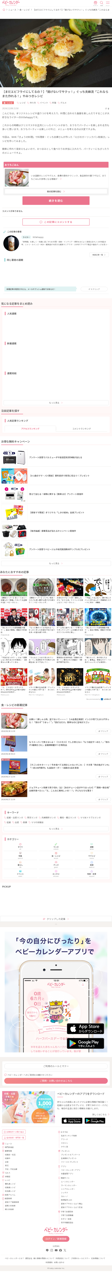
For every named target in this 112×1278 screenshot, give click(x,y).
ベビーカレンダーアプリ (70, 1170)
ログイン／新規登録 (56, 1238)
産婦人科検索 (10, 1205)
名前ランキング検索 (69, 1135)
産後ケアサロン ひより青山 (71, 1203)
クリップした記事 (56, 919)
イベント (44, 102)
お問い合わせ (59, 1262)
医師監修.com (66, 1200)
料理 (54, 102)
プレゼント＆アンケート (70, 1154)
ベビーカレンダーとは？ (14, 1258)
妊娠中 (7, 1158)
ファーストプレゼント (69, 1162)
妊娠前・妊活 (10, 1154)
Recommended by (93, 699)
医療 (25, 822)
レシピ (23, 102)
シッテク (64, 1192)
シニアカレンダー (68, 1189)
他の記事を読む (54, 191)
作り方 (33, 102)
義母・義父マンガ (68, 817)
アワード (64, 1139)
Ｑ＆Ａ (7, 1172)
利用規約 (49, 1262)
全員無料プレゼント (69, 1158)
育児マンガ (32, 817)
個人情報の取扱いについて (43, 1258)
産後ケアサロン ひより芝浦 (71, 1207)
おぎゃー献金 (66, 1219)
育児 (6, 1165)
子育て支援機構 (67, 1215)
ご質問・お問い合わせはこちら (56, 1080)
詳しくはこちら (99, 1114)
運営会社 (28, 1258)
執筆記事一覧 (97, 254)
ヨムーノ (64, 1196)
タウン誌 (64, 1146)
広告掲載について (98, 1258)
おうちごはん (12, 164)
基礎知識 (8, 1151)
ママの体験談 (37, 822)
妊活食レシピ (10, 1191)
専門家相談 (9, 1147)
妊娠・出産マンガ (15, 817)
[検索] (102, 4)
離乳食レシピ (10, 1183)
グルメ (63, 102)
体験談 (7, 1176)
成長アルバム (10, 1194)
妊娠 (9, 822)
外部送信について (63, 1258)
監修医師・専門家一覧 (15, 1137)
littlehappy (38, 237)
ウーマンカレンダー (69, 1185)
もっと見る (54, 402)
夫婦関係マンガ (48, 817)
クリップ (95, 289)
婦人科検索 (9, 1209)
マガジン (64, 1143)
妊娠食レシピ (10, 1187)
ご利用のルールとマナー (56, 1066)
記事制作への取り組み (15, 1132)
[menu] (108, 4)
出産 (17, 822)
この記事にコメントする (58, 222)
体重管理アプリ (67, 1173)
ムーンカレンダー (68, 1181)
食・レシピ (25, 9)
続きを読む (56, 200)
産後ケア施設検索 (12, 1202)
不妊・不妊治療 (11, 1169)
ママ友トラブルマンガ (90, 817)
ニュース (12, 9)
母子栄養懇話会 (67, 1222)
